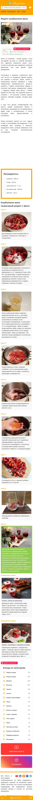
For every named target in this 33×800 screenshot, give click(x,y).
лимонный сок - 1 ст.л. (14, 186)
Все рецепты (11, 11)
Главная (3, 11)
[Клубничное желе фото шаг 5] (16, 392)
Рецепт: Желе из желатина (12, 600)
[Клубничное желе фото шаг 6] (16, 426)
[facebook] (27, 777)
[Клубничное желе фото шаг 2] (16, 256)
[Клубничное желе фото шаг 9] (16, 537)
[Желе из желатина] (16, 588)
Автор (23, 11)
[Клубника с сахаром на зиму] (16, 633)
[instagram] (13, 777)
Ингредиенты (11, 174)
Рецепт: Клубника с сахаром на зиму (16, 645)
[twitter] (30, 777)
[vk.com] (20, 777)
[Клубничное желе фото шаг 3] (16, 301)
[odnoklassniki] (24, 777)
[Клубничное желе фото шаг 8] (16, 502)
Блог (18, 11)
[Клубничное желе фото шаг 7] (16, 467)
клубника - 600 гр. (12, 179)
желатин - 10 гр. (12, 193)
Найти (23, 7)
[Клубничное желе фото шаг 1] (16, 222)
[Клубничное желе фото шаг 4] (16, 355)
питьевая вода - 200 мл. (15, 189)
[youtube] (17, 777)
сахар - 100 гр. (11, 182)
